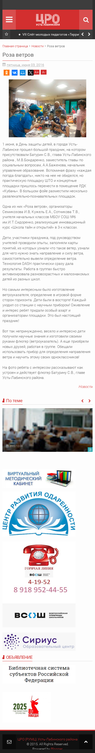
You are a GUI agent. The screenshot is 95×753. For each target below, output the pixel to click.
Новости (85, 386)
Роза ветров (18, 55)
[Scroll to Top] (86, 741)
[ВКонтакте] (15, 73)
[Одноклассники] (7, 73)
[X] (31, 73)
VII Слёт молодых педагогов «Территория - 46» (54, 35)
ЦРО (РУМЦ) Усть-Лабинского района (48, 739)
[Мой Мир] (23, 73)
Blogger (57, 749)
